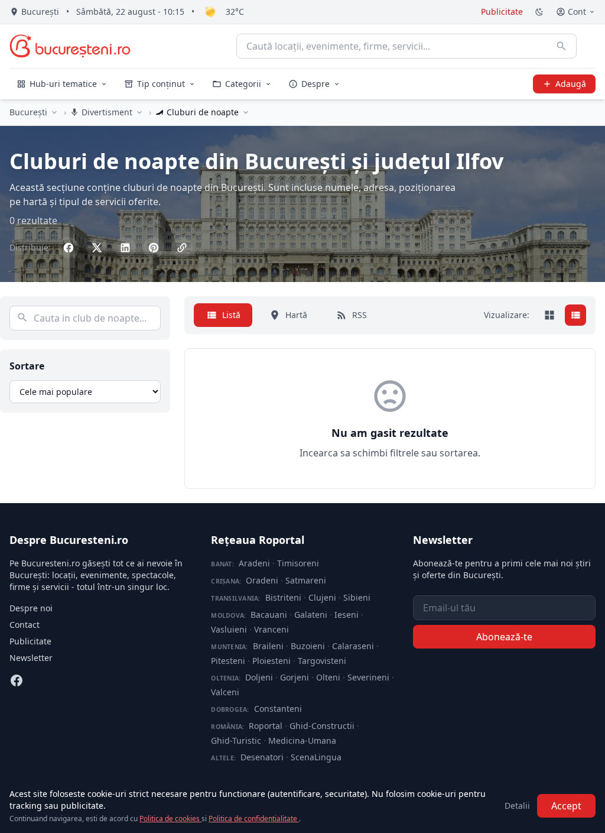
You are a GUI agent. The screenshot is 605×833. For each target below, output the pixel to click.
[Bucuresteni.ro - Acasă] (70, 46)
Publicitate (502, 11)
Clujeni (322, 597)
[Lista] (575, 315)
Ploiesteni (271, 660)
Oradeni (262, 580)
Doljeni (259, 677)
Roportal (265, 725)
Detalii (517, 805)
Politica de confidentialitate (254, 818)
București (28, 112)
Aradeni (254, 563)
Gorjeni (294, 677)
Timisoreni (298, 563)
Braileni (268, 646)
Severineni (368, 677)
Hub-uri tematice (63, 83)
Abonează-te (504, 636)
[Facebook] (16, 680)
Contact (24, 624)
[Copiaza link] (182, 247)
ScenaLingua (316, 757)
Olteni (328, 677)
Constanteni (278, 708)
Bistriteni (283, 597)
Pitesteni (228, 660)
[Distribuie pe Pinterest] (153, 247)
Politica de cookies (170, 818)
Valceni (225, 692)
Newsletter (31, 657)
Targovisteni (322, 660)
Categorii (243, 83)
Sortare (26, 365)
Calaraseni (353, 646)
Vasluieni (229, 629)
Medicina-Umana (302, 740)
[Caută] (561, 46)
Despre (315, 83)
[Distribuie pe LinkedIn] (125, 247)
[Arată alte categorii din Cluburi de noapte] (246, 112)
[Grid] (549, 315)
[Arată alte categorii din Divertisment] (139, 112)
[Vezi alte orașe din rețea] (54, 112)
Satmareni (305, 580)
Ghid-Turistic (236, 740)
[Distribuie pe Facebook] (68, 247)
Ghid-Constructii (322, 725)
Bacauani (269, 614)
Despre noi (31, 608)
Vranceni (271, 629)
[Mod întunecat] (539, 12)
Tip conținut (161, 83)
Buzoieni (308, 646)
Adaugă (570, 83)
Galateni (310, 614)
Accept (566, 805)
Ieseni (346, 614)
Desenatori (262, 757)
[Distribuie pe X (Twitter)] (97, 247)
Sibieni (356, 597)
